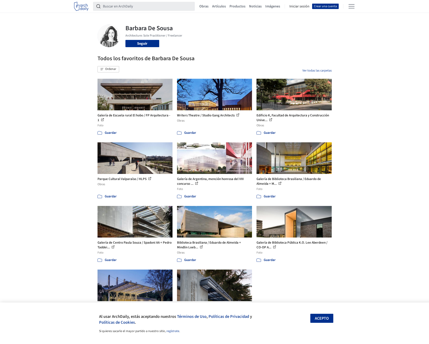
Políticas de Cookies (117, 322)
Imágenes (272, 6)
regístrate (172, 331)
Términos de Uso (192, 316)
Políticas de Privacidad (229, 316)
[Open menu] (351, 6)
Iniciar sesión (299, 6)
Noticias (255, 6)
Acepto (322, 318)
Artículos (219, 6)
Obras (204, 6)
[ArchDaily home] (81, 6)
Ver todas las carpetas (317, 70)
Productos (237, 6)
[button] (108, 69)
